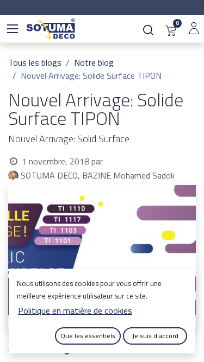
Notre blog (94, 62)
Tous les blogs (34, 62)
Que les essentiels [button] (87, 335)
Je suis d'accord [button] (155, 335)
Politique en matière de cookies (75, 310)
